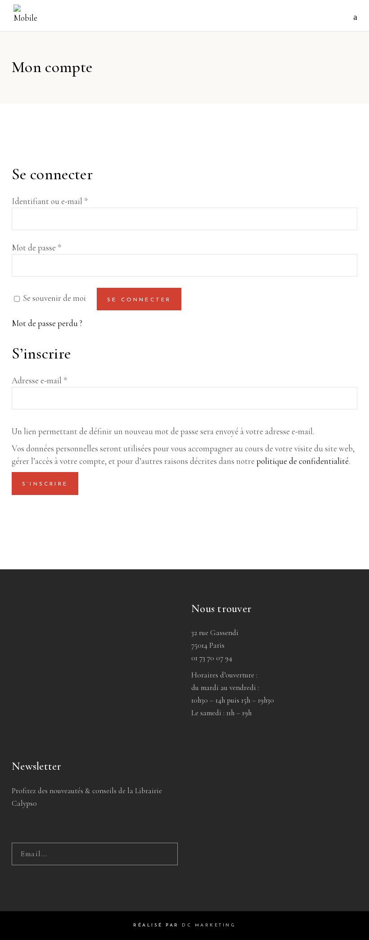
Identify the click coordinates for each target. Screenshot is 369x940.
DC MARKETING (209, 925)
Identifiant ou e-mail (50, 201)
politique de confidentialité (302, 461)
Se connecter (139, 300)
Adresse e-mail (39, 380)
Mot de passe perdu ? (47, 323)
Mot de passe (36, 247)
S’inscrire (45, 484)
